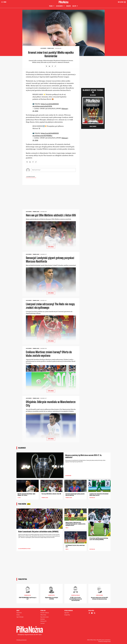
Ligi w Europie (43, 48)
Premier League (50, 48)
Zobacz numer (93, 126)
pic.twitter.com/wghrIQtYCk (42, 106)
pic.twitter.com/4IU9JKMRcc (42, 135)
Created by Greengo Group (104, 641)
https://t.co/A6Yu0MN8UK (50, 104)
